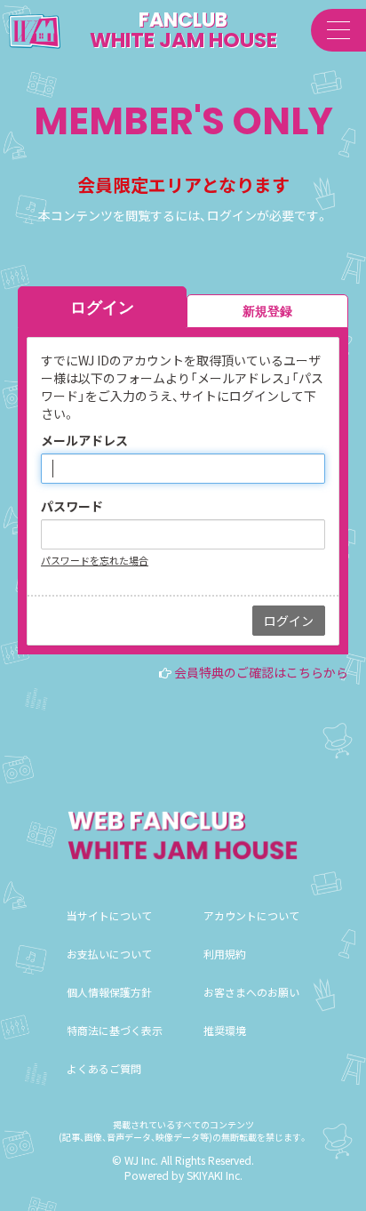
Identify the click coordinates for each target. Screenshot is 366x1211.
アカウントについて (251, 915)
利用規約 (224, 953)
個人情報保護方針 (109, 991)
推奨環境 (224, 1030)
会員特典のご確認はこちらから (261, 672)
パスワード (72, 506)
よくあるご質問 (104, 1068)
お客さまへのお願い (251, 991)
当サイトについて (109, 915)
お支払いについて (109, 953)
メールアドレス (84, 440)
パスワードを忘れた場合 (94, 560)
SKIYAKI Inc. (215, 1175)
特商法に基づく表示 (115, 1030)
